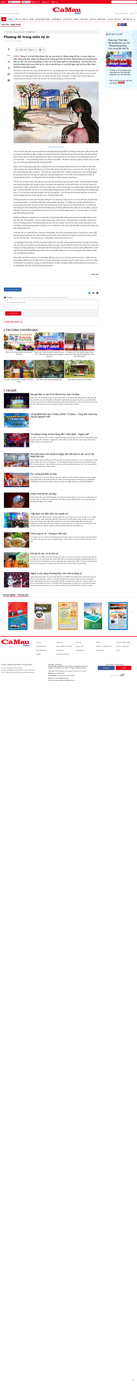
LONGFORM (60, 650)
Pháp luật (84, 19)
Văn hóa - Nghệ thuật (97, 19)
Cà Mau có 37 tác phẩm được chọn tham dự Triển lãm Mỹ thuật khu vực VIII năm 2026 (120, 72)
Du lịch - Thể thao (114, 19)
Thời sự (10, 19)
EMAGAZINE (99, 650)
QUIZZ (118, 650)
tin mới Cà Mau (31, 297)
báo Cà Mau (17, 297)
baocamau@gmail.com (60, 678)
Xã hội (31, 19)
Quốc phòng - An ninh (71, 19)
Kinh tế (25, 19)
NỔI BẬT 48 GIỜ (115, 34)
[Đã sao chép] (8, 74)
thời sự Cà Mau (40, 297)
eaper (46, 2)
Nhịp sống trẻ (127, 19)
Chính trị (17, 19)
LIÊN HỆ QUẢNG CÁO (62, 654)
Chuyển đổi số (56, 19)
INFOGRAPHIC (80, 650)
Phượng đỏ (58, 297)
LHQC (56, 2)
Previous (4, 612)
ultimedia (36, 2)
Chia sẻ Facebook (13, 289)
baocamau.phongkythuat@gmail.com (61, 680)
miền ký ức (65, 297)
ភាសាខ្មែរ (3, 2)
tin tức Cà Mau (50, 297)
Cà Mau (24, 297)
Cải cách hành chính (42, 19)
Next (132, 612)
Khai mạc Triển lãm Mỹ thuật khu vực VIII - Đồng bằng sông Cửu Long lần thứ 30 (119, 44)
